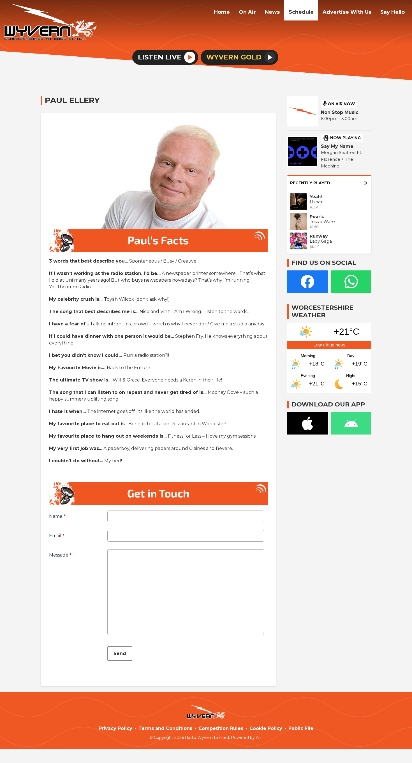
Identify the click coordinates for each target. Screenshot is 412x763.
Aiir (259, 737)
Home (222, 12)
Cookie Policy (265, 728)
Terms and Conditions (165, 728)
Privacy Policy (115, 728)
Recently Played (310, 182)
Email (56, 535)
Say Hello (392, 12)
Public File (300, 728)
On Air (247, 12)
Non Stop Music (339, 112)
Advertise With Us (347, 12)
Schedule (301, 12)
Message (60, 555)
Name (57, 516)
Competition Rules (220, 728)
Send (120, 653)
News (272, 12)
